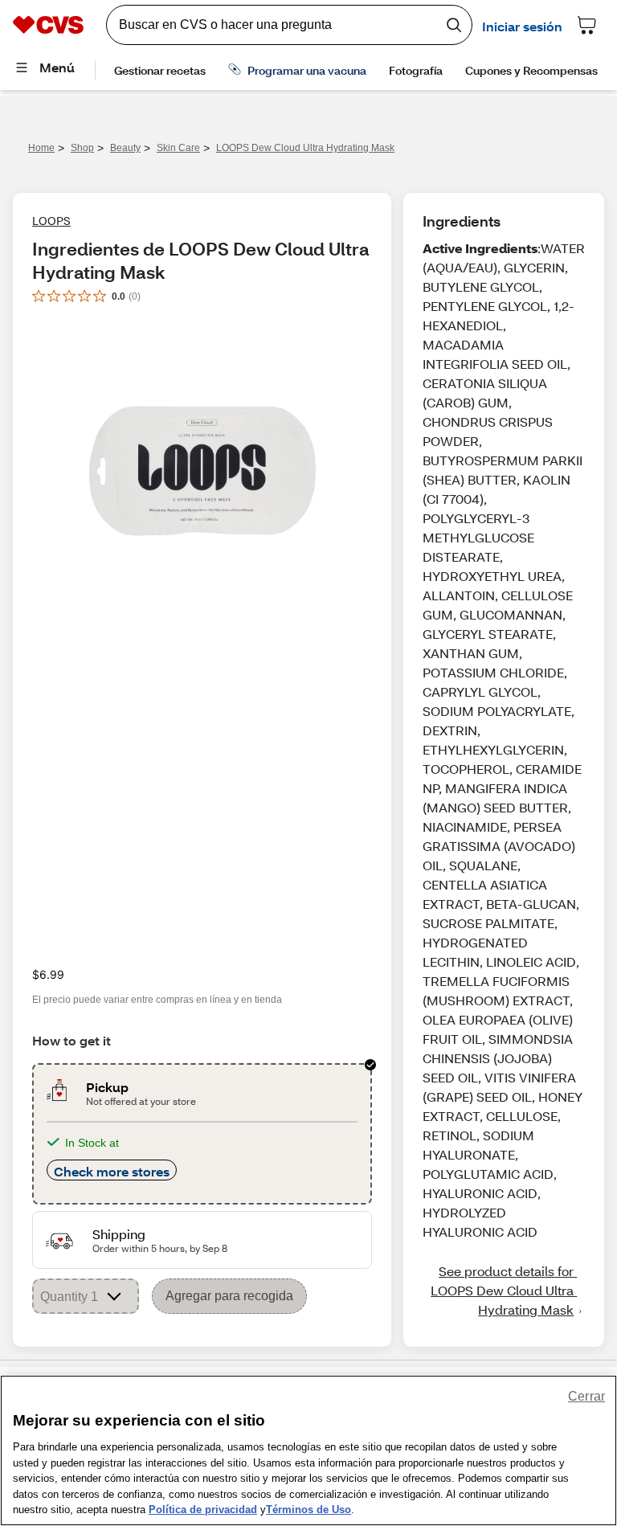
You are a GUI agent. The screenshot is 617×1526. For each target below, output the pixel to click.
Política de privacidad (203, 1509)
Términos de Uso (308, 1509)
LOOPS (51, 220)
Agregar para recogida (229, 1296)
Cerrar (586, 1396)
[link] (504, 1291)
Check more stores (112, 1171)
